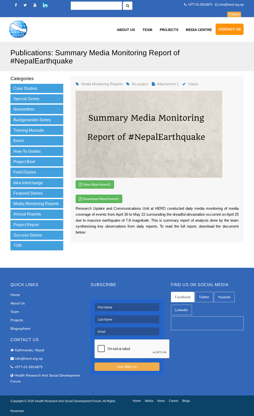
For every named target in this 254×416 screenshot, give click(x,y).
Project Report (26, 225)
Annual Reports (27, 214)
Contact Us (229, 29)
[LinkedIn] (45, 5)
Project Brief (24, 162)
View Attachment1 (96, 184)
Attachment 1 (168, 84)
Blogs (186, 401)
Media (149, 401)
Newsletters (23, 109)
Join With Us (127, 367)
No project (140, 84)
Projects (169, 30)
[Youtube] (35, 5)
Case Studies (25, 88)
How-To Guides (27, 151)
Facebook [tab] (182, 297)
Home (15, 295)
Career (173, 401)
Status (193, 84)
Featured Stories (28, 193)
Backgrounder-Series (32, 120)
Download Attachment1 (100, 199)
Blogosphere (20, 328)
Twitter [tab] (204, 297)
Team (147, 30)
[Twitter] (25, 5)
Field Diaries (24, 172)
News (161, 401)
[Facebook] (15, 5)
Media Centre (199, 30)
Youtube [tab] (224, 297)
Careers (234, 14)
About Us (126, 30)
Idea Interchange (28, 183)
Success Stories (27, 235)
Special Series (26, 99)
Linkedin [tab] (181, 310)
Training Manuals (28, 130)
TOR (17, 245)
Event (18, 141)
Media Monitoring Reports (36, 204)
